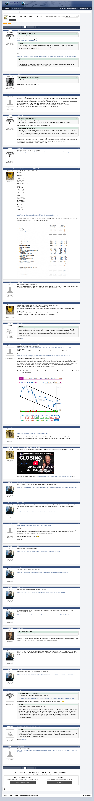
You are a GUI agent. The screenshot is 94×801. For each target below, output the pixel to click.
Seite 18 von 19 (41, 27)
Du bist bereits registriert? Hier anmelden (69, 8)
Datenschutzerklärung (12, 798)
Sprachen (4, 798)
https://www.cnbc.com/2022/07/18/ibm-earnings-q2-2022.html (32, 433)
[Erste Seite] (4, 27)
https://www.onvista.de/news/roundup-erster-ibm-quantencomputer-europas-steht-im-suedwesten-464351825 (44, 347)
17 (22, 27)
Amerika (25, 18)
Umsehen (7, 8)
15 (17, 27)
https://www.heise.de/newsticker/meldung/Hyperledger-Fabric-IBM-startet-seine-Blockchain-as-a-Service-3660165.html (46, 56)
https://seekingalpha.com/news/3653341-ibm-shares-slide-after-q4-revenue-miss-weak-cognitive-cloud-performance (46, 151)
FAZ (22, 338)
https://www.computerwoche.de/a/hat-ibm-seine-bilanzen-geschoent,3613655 (36, 511)
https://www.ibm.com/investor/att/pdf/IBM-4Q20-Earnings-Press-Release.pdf (36, 214)
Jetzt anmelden (59, 782)
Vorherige (8, 27)
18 (25, 27)
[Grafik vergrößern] (40, 398)
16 (20, 27)
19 (27, 27)
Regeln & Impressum (18, 8)
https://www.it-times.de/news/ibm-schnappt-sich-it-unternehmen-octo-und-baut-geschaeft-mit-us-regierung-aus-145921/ (47, 487)
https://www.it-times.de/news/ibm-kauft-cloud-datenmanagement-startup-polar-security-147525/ (41, 592)
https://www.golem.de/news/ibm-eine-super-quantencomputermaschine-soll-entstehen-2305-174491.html (43, 614)
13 (12, 27)
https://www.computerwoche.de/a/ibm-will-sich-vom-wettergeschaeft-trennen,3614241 (38, 551)
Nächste (32, 27)
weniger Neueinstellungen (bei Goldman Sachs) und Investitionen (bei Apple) (53, 476)
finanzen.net (24, 739)
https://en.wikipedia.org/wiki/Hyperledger (27, 40)
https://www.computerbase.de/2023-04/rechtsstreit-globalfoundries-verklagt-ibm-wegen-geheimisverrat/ (43, 572)
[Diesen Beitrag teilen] (78, 30)
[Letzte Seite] (35, 27)
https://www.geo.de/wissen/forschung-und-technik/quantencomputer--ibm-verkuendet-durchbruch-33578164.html (45, 674)
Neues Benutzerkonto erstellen (22, 782)
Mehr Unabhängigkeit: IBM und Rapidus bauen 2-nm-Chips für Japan (34, 525)
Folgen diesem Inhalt (70, 16)
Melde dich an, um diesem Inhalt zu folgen (56, 16)
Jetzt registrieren (84, 8)
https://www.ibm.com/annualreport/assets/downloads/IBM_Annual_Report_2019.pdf (37, 215)
